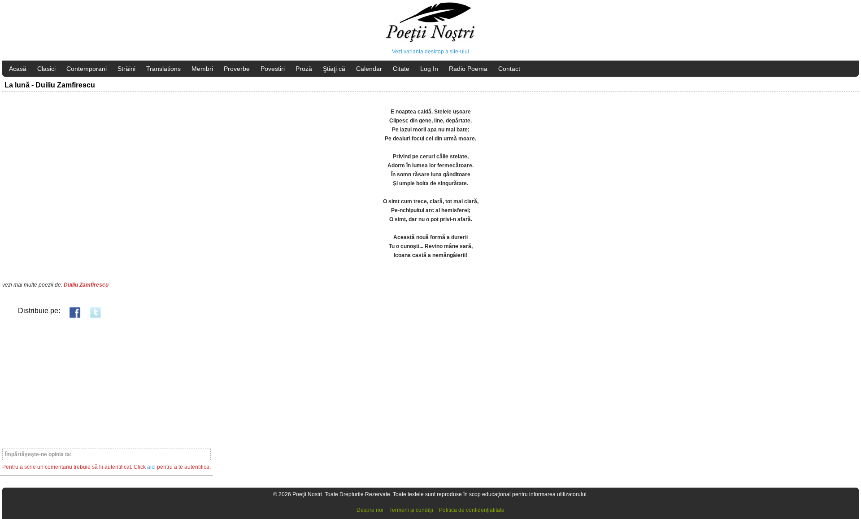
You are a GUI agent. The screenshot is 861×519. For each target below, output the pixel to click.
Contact (509, 68)
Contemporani (86, 68)
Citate (401, 68)
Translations (163, 68)
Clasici (46, 68)
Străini (126, 68)
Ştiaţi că (334, 68)
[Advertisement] (106, 383)
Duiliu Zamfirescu (86, 285)
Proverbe (237, 68)
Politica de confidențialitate (471, 510)
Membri (202, 68)
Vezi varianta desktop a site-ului (430, 51)
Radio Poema (468, 68)
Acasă (17, 68)
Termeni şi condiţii (411, 510)
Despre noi (370, 510)
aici (151, 467)
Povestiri (273, 68)
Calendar (369, 68)
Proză (304, 68)
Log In (429, 68)
